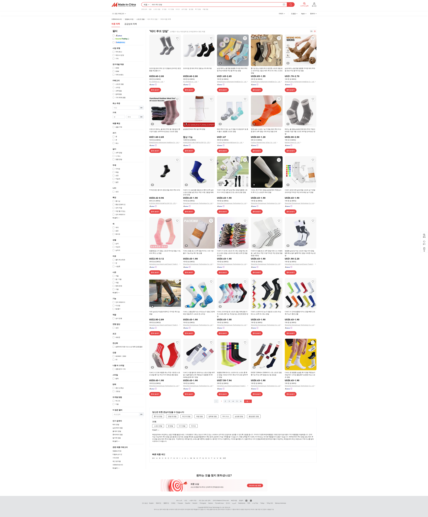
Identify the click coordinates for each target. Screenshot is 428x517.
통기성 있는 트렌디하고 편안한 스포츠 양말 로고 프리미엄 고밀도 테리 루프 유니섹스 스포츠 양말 (267, 70)
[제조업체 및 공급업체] (123, 4)
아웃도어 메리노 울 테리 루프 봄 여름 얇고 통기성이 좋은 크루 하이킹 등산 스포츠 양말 (164, 130)
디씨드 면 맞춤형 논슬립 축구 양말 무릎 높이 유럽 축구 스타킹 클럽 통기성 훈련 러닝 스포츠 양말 (300, 374)
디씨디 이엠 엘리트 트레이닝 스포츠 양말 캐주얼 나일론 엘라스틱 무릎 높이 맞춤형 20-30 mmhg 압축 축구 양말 (199, 374)
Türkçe (262, 503)
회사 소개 (179, 500)
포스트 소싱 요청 (255, 485)
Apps (303, 13)
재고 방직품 (117, 461)
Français (180, 503)
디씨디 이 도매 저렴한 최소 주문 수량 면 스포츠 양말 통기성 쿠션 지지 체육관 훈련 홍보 (164, 373)
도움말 (293, 13)
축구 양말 (198, 9)
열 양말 (191, 9)
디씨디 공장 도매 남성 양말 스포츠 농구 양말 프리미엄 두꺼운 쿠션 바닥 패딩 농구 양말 (300, 191)
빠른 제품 (234, 500)
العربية (234, 503)
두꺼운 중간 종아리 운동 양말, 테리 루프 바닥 (164, 190)
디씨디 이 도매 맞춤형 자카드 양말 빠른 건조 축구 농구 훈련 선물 (300, 313)
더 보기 (154, 430)
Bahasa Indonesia (280, 503)
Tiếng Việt (270, 503)
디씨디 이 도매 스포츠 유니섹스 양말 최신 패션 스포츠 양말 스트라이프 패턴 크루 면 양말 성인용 (232, 253)
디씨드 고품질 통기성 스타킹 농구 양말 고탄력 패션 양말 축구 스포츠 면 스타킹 (199, 313)
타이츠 (178, 9)
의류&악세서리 (118, 465)
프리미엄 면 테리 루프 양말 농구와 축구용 (197, 68)
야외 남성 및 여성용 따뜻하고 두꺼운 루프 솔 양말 (164, 313)
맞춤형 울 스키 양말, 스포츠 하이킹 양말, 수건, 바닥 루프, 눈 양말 (165, 252)
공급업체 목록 (130, 24)
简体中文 (158, 503)
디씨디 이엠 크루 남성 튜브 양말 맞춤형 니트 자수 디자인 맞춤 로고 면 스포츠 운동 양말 (232, 191)
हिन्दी (249, 503)
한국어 (228, 503)
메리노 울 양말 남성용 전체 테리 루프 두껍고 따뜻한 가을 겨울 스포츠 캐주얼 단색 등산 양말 (300, 131)
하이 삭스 (225, 416)
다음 (247, 401)
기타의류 (116, 458)
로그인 (314, 6)
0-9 (153, 458)
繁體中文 (166, 503)
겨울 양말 (205, 9)
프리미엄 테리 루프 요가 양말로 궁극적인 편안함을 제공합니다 (165, 69)
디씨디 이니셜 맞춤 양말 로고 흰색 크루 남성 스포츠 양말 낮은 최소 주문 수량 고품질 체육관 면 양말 (198, 192)
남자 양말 (184, 9)
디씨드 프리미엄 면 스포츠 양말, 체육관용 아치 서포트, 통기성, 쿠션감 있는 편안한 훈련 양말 (232, 314)
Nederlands (241, 503)
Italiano (210, 503)
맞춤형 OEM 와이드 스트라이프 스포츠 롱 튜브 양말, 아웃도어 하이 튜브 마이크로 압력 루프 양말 (232, 374)
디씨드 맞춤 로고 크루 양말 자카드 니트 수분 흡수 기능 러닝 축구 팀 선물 (198, 252)
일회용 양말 (213, 416)
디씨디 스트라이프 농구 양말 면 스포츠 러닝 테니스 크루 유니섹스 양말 (266, 313)
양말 (150, 9)
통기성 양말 (158, 416)
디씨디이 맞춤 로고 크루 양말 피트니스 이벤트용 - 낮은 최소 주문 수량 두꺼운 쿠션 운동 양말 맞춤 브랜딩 (267, 253)
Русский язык (219, 503)
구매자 (281, 13)
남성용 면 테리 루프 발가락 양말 (194, 129)
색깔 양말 (199, 416)
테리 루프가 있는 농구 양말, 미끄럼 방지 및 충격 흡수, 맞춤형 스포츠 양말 (232, 130)
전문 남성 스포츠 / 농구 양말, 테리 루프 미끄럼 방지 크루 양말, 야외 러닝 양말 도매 (266, 130)
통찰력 (241, 500)
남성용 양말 (239, 416)
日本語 (173, 503)
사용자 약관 (192, 500)
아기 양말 (171, 9)
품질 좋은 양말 (254, 416)
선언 (185, 500)
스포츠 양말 (156, 9)
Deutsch (194, 503)
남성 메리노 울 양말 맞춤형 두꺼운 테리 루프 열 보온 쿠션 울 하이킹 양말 (300, 69)
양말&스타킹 (117, 451)
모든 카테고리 (119, 13)
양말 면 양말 (172, 416)
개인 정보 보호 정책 (204, 500)
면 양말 (164, 9)
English (151, 503)
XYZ (224, 458)
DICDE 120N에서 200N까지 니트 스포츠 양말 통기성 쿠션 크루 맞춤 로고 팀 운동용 (266, 373)
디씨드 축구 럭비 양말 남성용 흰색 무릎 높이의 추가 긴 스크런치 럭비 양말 (266, 191)
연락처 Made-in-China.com (221, 500)
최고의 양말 (186, 416)
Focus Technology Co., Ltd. (217, 507)
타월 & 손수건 (117, 454)
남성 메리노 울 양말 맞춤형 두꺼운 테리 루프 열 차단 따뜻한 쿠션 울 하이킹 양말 (232, 69)
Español (187, 503)
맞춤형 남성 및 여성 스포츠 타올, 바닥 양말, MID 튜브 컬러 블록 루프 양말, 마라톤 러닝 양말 (300, 253)
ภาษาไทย (255, 503)
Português (203, 503)
